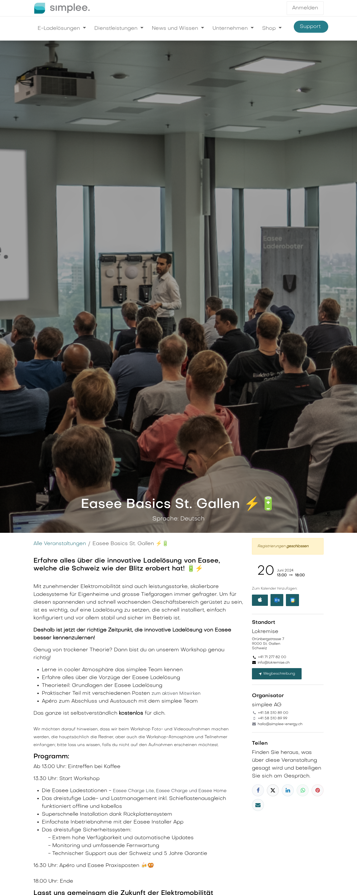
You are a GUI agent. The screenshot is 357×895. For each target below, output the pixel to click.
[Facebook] (258, 790)
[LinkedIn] (288, 790)
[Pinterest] (318, 790)
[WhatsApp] (303, 790)
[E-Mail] (258, 805)
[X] (273, 790)
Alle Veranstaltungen (59, 543)
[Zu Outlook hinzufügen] (276, 600)
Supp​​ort (311, 26)
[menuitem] (61, 29)
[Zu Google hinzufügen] (292, 600)
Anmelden (305, 8)
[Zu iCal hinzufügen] (260, 600)
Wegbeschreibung (278, 673)
